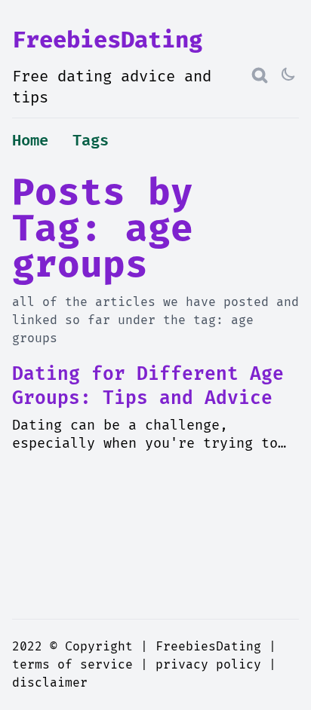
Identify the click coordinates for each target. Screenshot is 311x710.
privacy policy (208, 664)
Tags (90, 141)
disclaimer (50, 682)
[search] (260, 75)
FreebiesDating (107, 40)
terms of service (72, 664)
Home (30, 141)
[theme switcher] (290, 75)
